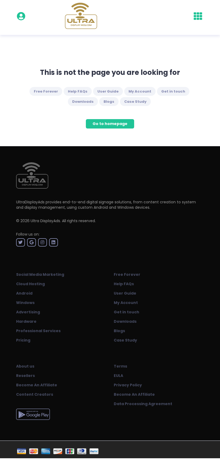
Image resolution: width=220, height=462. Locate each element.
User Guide (108, 91)
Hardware (26, 321)
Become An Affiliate (36, 385)
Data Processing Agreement (143, 403)
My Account (140, 91)
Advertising (28, 312)
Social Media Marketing (40, 274)
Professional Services (38, 330)
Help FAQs (77, 91)
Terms (120, 366)
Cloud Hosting (30, 284)
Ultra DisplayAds (45, 220)
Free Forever (46, 91)
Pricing (23, 340)
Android (24, 293)
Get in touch (173, 91)
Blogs (109, 101)
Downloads (83, 101)
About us (25, 366)
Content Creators (34, 394)
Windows (25, 302)
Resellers (25, 375)
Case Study (135, 101)
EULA (118, 375)
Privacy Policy (128, 385)
